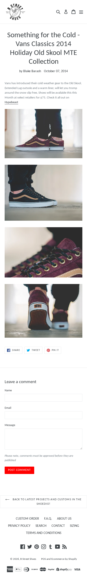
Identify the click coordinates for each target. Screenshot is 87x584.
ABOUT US (64, 518)
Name (8, 390)
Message (10, 425)
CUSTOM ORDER (27, 518)
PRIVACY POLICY (19, 526)
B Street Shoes (28, 559)
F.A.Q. (48, 518)
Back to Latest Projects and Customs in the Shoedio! (47, 502)
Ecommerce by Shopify (64, 559)
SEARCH (40, 526)
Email (8, 408)
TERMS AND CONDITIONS (43, 533)
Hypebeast (11, 102)
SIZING (74, 526)
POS (43, 559)
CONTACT (58, 526)
